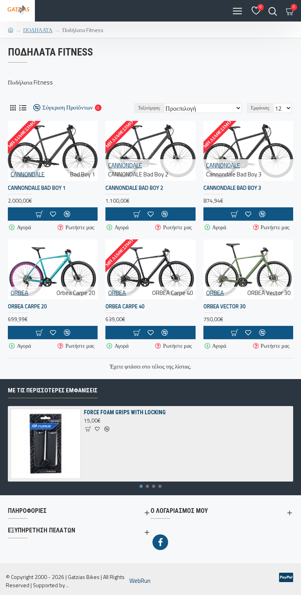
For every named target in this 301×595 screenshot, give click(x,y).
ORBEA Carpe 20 (27, 306)
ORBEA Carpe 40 (124, 306)
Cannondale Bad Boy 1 (36, 188)
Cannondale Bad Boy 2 (134, 188)
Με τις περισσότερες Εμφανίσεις (53, 390)
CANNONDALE (28, 174)
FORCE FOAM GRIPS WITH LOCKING (125, 412)
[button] (141, 486)
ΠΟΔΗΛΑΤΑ (38, 30)
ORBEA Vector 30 (224, 306)
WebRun (139, 581)
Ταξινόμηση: (149, 107)
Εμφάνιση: (260, 107)
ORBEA (19, 292)
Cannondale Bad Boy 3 (232, 188)
